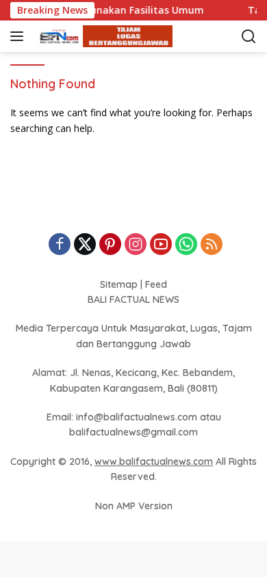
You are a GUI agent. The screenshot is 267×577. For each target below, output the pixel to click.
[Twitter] (85, 245)
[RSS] (211, 245)
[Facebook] (60, 245)
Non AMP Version (134, 506)
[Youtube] (161, 245)
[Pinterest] (110, 245)
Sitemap (119, 284)
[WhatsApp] (186, 245)
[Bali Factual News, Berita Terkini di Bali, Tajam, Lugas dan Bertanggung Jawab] (102, 36)
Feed (156, 284)
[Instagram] (136, 245)
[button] (19, 36)
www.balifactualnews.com (153, 461)
